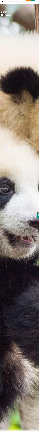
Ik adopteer (28, 0)
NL (36, 0)
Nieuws (30, 2)
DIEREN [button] (13, 2)
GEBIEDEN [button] (11, 2)
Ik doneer (33, 0)
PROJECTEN (16, 2)
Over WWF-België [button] (33, 2)
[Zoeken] (36, 2)
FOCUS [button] (8, 2)
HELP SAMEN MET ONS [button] (20, 2)
